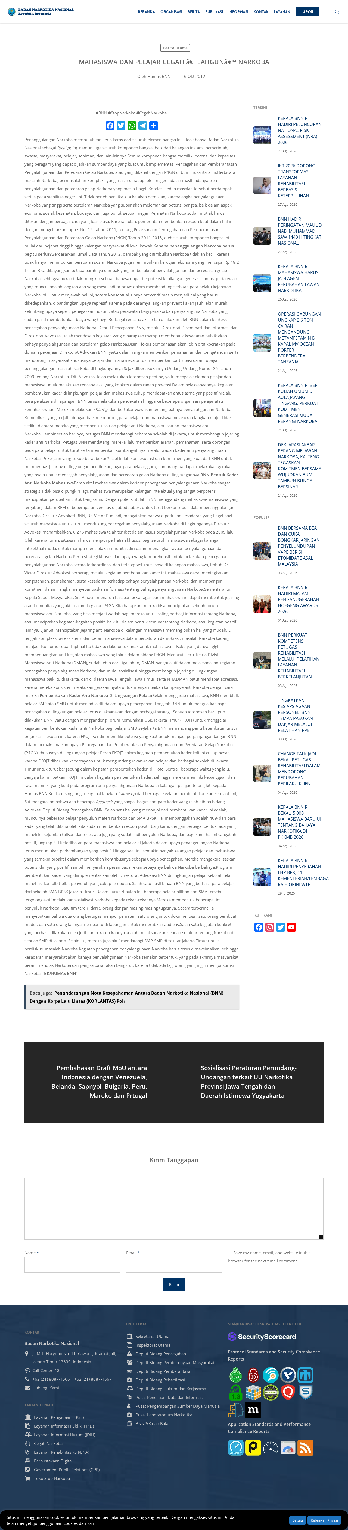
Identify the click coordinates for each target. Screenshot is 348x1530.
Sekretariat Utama (152, 1336)
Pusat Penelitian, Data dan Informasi (170, 1397)
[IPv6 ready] (236, 1375)
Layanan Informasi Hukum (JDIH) (64, 1434)
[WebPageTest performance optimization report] (271, 1448)
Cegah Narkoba (48, 1443)
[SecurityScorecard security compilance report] (262, 1336)
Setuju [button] (298, 1520)
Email (133, 1252)
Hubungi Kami (45, 1387)
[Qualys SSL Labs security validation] (288, 1392)
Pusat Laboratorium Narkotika (164, 1414)
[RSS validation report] (305, 1448)
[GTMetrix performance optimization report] (236, 1448)
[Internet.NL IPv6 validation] (271, 1375)
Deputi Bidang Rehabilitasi (160, 1380)
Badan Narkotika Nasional (51, 1343)
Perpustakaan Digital (53, 1461)
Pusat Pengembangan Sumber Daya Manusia (178, 1406)
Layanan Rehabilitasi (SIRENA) (61, 1452)
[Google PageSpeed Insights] (288, 1448)
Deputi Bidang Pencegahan (161, 1353)
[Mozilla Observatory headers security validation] (253, 1410)
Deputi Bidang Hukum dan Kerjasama (171, 1388)
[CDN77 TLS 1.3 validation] (236, 1392)
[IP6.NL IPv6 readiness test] (253, 1375)
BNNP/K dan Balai (152, 1423)
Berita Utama (175, 47)
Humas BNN (158, 76)
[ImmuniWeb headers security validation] (236, 1410)
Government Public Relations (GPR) (67, 1469)
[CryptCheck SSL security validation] (271, 1392)
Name (31, 1252)
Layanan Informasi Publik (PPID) (64, 1426)
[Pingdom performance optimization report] (253, 1448)
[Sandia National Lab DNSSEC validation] (305, 1375)
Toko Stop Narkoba (52, 1478)
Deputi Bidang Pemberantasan (164, 1371)
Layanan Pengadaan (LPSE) (59, 1417)
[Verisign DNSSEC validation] (288, 1375)
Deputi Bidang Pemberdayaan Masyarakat (175, 1362)
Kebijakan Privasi (324, 1520)
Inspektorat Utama (153, 1345)
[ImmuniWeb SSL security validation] (253, 1392)
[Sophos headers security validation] (305, 1392)
